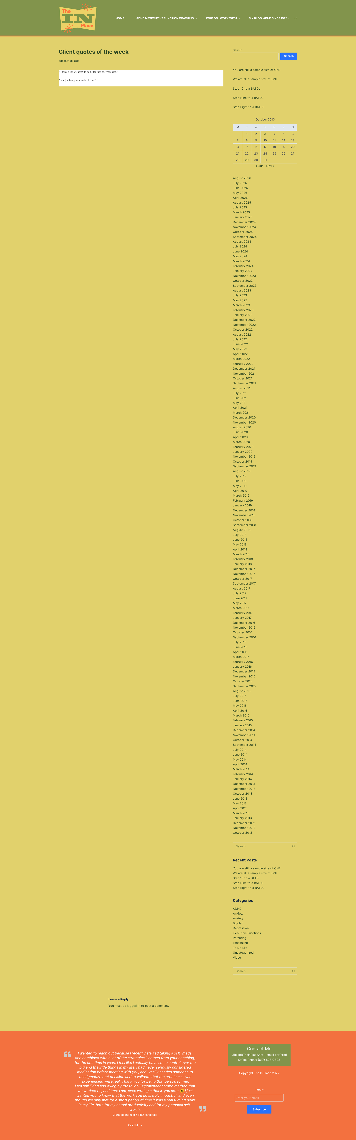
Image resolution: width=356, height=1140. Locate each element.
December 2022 (244, 320)
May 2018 (240, 544)
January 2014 (242, 779)
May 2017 (239, 603)
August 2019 (241, 471)
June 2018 (240, 539)
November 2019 (244, 456)
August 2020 (242, 427)
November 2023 (244, 276)
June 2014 (240, 754)
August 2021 (241, 388)
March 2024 (241, 261)
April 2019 (240, 491)
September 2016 (244, 637)
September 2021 (244, 383)
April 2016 (240, 652)
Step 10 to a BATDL (246, 88)
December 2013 (244, 784)
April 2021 (240, 407)
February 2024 (243, 266)
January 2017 (242, 618)
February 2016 (243, 662)
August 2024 (242, 241)
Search (237, 50)
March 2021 (241, 412)
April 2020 (240, 437)
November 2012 (244, 828)
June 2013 (240, 798)
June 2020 (240, 432)
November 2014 (244, 735)
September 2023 (245, 285)
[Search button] (293, 846)
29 (247, 160)
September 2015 (244, 686)
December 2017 (244, 569)
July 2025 (240, 207)
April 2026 (240, 198)
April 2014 (240, 764)
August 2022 (242, 334)
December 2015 (244, 671)
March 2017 (241, 608)
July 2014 (239, 749)
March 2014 (241, 769)
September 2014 (244, 744)
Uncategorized (243, 952)
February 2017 (243, 613)
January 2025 (242, 217)
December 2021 (244, 368)
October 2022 (243, 329)
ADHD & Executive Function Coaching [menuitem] (165, 18)
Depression (241, 928)
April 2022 (240, 354)
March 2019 (241, 495)
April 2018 (240, 549)
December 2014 (244, 730)
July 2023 (240, 295)
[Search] (296, 18)
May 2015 (240, 705)
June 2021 (240, 398)
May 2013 (240, 803)
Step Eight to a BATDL (248, 107)
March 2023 (241, 305)
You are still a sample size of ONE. (257, 70)
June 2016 (240, 647)
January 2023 (242, 315)
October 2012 (242, 832)
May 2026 (240, 193)
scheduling (240, 943)
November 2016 (244, 627)
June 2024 (240, 251)
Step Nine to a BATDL (248, 98)
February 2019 (243, 500)
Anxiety (238, 913)
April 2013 (240, 808)
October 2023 (243, 280)
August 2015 (241, 691)
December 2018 (244, 510)
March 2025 (241, 212)
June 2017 (240, 598)
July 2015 (239, 696)
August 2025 (242, 202)
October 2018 (242, 520)
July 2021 (239, 393)
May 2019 (240, 486)
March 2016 (241, 657)
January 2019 (242, 505)
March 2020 (241, 442)
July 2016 (239, 642)
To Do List (240, 948)
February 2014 (243, 774)
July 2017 (239, 593)
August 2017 (241, 588)
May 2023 (240, 300)
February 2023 (243, 310)
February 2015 (243, 720)
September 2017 (244, 583)
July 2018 (239, 535)
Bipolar (238, 923)
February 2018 (243, 559)
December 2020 (244, 417)
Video (237, 957)
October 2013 (242, 793)
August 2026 (242, 178)
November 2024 (244, 227)
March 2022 (241, 359)
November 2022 (244, 325)
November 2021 (244, 373)
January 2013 (242, 818)
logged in (133, 1005)
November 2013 (244, 789)
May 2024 (240, 256)
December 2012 (244, 823)
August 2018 (241, 530)
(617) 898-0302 (269, 1060)
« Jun (259, 166)
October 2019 (242, 461)
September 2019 (244, 466)
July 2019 (239, 476)
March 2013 (241, 813)
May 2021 (240, 403)
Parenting (239, 938)
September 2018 (244, 525)
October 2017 (242, 578)
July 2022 (240, 339)
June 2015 (240, 701)
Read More (135, 1125)
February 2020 (243, 447)
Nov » (270, 166)
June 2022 (240, 344)
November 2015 (244, 676)
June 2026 (240, 188)
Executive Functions (247, 933)
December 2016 (244, 623)
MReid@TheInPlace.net (247, 1055)
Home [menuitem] (120, 18)
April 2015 (240, 710)
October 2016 (242, 632)
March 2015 (241, 715)
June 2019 (240, 481)
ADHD (237, 908)
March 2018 (241, 554)
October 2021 (242, 378)
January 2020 (242, 451)
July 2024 (240, 246)
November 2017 (244, 574)
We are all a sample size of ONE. (255, 79)
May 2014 (240, 759)
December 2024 (244, 222)
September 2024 (245, 237)
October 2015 (242, 681)
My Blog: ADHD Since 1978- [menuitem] (269, 18)
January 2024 (242, 271)
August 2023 (242, 290)
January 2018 (242, 564)
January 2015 (242, 725)
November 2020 (244, 422)
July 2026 (240, 183)
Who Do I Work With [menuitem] (221, 18)
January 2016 (242, 666)
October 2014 (242, 740)
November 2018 (244, 515)
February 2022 (243, 364)
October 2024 (243, 232)
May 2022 (240, 349)
